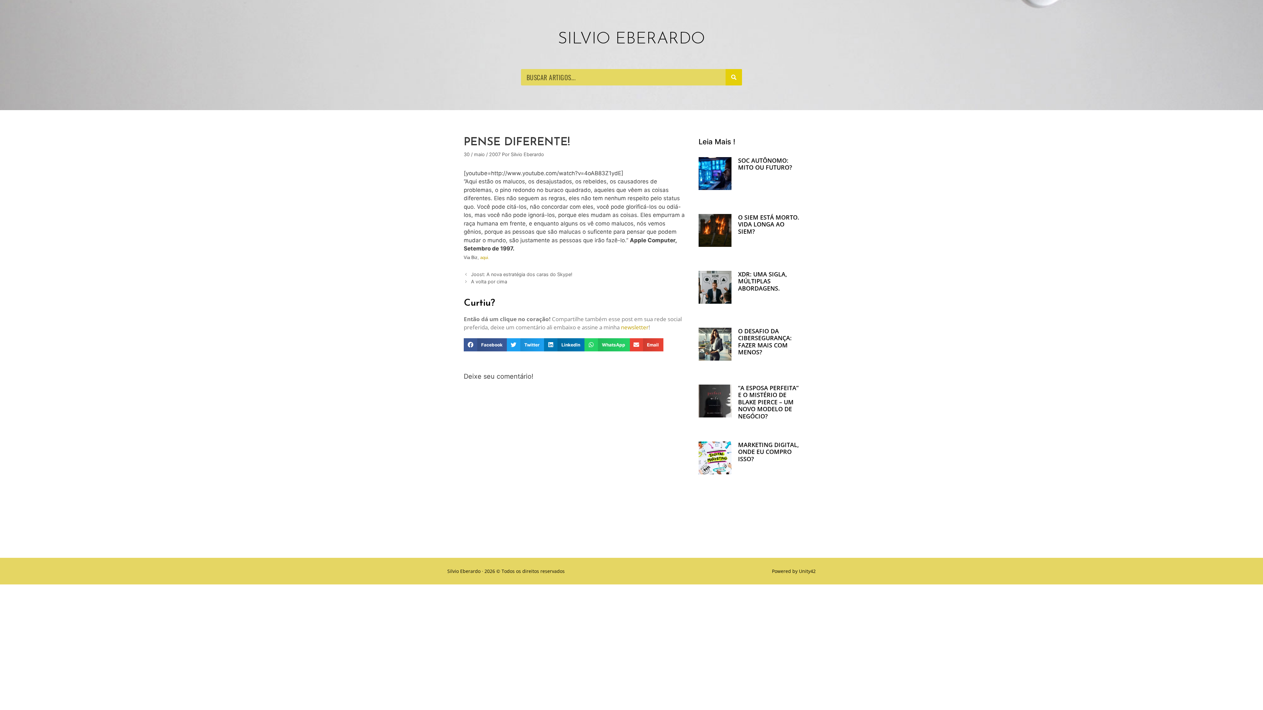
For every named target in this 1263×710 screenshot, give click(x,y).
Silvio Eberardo (631, 39)
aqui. (484, 257)
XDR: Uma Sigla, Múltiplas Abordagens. (762, 281)
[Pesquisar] (734, 77)
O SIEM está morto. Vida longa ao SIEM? (768, 224)
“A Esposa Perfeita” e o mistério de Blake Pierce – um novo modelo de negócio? (768, 402)
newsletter (635, 327)
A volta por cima (489, 281)
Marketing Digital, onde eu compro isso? (768, 452)
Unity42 (807, 571)
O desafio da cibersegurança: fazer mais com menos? (765, 341)
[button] (485, 345)
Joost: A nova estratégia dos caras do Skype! (521, 274)
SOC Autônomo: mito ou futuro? (765, 164)
